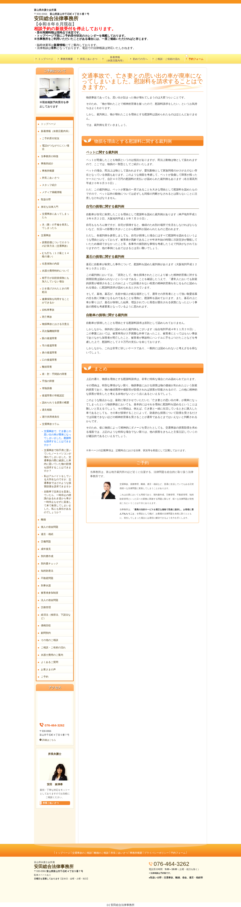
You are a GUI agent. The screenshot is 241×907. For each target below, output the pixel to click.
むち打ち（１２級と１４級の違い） (55, 255)
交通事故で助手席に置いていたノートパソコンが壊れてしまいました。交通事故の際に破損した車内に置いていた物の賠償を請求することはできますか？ (57, 460)
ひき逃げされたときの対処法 (55, 290)
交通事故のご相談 (82, 852)
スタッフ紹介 (49, 185)
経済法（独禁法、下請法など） (56, 616)
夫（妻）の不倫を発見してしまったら (55, 226)
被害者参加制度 (49, 592)
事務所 (71, 18)
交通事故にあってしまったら (55, 215)
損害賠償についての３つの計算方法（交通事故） (55, 244)
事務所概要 (67, 59)
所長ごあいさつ (88, 59)
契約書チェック (49, 563)
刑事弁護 (46, 585)
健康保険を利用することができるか (55, 301)
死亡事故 (47, 316)
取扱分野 (46, 199)
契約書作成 (47, 556)
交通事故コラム (50, 424)
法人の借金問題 (49, 600)
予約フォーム (196, 59)
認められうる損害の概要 (55, 402)
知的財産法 (47, 570)
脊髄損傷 (47, 388)
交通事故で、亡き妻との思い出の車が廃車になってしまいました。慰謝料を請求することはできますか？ (57, 438)
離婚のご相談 (101, 852)
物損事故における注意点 (55, 324)
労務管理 (46, 607)
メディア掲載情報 (52, 192)
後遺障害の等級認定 (53, 395)
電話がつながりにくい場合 (55, 147)
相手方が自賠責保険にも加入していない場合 (55, 279)
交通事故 (46, 235)
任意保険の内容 (50, 263)
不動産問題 (47, 578)
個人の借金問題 (49, 526)
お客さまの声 (48, 669)
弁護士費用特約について (55, 270)
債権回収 (46, 625)
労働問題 (46, 541)
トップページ (45, 59)
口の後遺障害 (49, 359)
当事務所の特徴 (49, 156)
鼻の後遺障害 (49, 352)
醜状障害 (47, 366)
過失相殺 (47, 409)
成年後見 (46, 548)
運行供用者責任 (50, 416)
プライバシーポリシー (156, 852)
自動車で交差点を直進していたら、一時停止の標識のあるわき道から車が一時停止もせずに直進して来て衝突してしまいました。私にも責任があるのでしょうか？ (57, 502)
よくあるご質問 (49, 662)
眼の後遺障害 (49, 338)
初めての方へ (140, 59)
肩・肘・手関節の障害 (54, 374)
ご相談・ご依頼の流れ (167, 59)
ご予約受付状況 (50, 138)
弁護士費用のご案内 (52, 654)
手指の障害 (48, 381)
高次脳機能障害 (50, 331)
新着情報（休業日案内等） (115, 59)
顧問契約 (46, 632)
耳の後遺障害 (49, 345)
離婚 (43, 519)
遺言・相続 (47, 534)
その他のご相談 (49, 640)
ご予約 (44, 676)
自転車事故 (48, 309)
